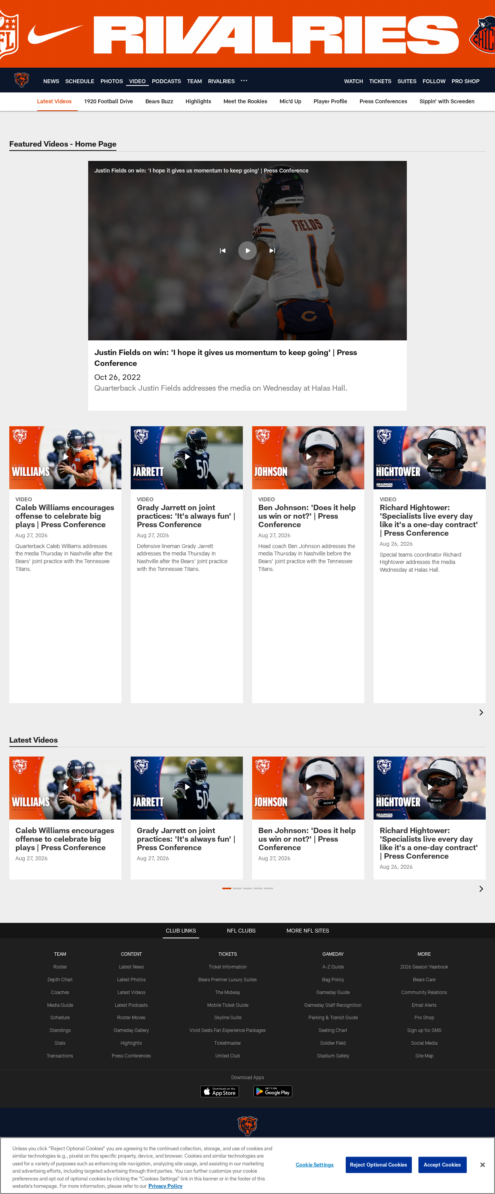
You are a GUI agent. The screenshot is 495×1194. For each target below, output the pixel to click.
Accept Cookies (442, 1165)
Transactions (60, 1055)
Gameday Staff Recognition (333, 1005)
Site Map (424, 1055)
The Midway (227, 992)
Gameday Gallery (131, 1030)
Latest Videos (131, 992)
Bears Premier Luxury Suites (227, 979)
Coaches (60, 992)
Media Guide (60, 1005)
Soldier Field (333, 1042)
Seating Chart (333, 1030)
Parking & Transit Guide (333, 1017)
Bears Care (424, 979)
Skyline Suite (227, 1017)
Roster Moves (131, 1017)
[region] (247, 1165)
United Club (227, 1055)
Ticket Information (228, 966)
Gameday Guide (333, 992)
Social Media (424, 1042)
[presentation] (483, 713)
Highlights (131, 1042)
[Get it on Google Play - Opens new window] (273, 1095)
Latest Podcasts (131, 1005)
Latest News (131, 966)
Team (60, 954)
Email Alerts (424, 1005)
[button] (222, 250)
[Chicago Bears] (247, 1127)
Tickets (227, 954)
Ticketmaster (227, 1042)
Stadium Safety (333, 1055)
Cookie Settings (315, 1165)
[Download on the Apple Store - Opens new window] (220, 1092)
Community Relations (424, 992)
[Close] (482, 1165)
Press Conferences (131, 1055)
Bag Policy (333, 979)
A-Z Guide (333, 966)
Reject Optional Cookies (379, 1165)
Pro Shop (424, 1017)
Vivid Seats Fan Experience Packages (227, 1030)
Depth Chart (60, 979)
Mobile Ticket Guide (227, 1005)
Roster (60, 966)
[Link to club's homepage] (21, 80)
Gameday (333, 954)
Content (131, 954)
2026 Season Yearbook (424, 966)
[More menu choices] (244, 80)
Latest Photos (131, 979)
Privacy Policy (165, 1186)
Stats (60, 1042)
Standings (60, 1030)
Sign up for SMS (424, 1030)
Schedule (60, 1017)
